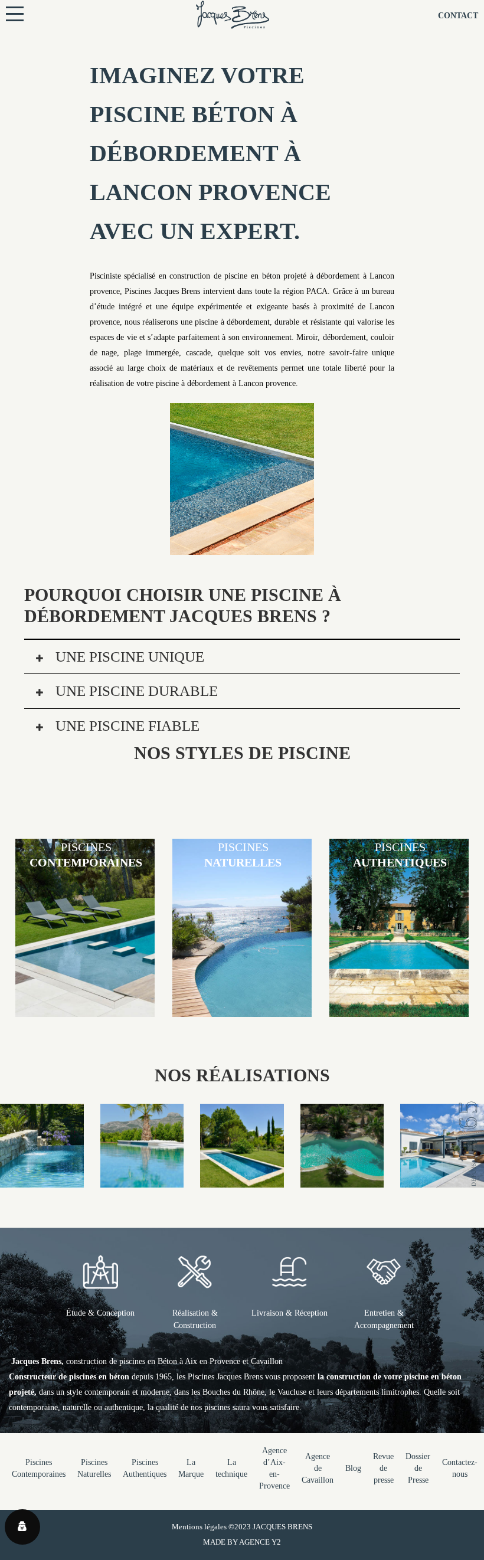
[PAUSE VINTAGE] (242, 1179)
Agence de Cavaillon (317, 1468)
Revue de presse (383, 1468)
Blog (353, 1468)
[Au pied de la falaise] (42, 1179)
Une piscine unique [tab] (128, 657)
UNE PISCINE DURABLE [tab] (135, 691)
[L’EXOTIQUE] (342, 1179)
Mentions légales (199, 1526)
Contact (458, 15)
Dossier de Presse (417, 1468)
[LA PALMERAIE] (142, 1179)
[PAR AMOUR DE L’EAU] (442, 1179)
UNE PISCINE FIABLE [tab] (126, 726)
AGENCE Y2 (260, 1542)
